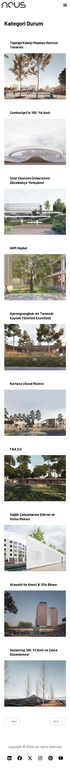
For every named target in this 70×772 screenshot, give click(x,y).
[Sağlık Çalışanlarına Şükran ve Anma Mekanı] (35, 548)
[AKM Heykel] (35, 277)
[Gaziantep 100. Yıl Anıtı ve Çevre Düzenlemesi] (35, 683)
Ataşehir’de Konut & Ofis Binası (33, 584)
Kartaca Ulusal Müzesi (26, 384)
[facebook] (19, 758)
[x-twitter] (30, 758)
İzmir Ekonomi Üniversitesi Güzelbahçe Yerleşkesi (30, 180)
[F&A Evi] (35, 478)
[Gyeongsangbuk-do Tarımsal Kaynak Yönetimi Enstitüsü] (35, 347)
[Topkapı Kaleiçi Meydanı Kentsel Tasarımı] (35, 76)
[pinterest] (50, 758)
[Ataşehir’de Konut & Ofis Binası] (35, 613)
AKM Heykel (18, 248)
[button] (65, 5)
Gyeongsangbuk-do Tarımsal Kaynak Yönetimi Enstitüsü (31, 315)
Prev (14, 721)
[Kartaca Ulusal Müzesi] (35, 413)
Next (56, 721)
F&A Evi (16, 449)
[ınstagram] (40, 758)
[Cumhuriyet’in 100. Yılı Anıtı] (35, 142)
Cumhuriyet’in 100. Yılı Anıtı (30, 113)
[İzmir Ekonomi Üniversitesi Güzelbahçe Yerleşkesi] (35, 212)
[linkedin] (9, 758)
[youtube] (60, 758)
